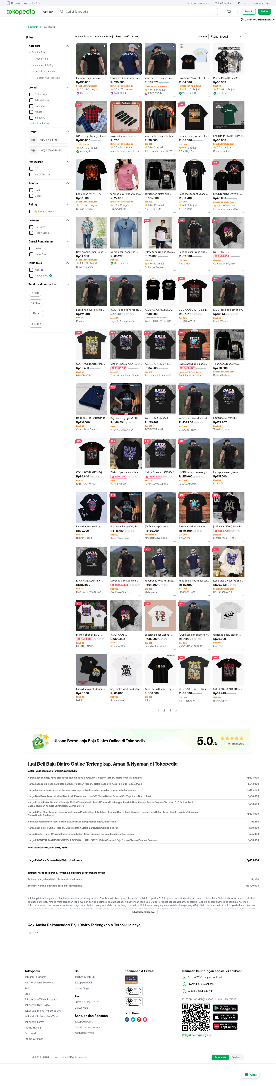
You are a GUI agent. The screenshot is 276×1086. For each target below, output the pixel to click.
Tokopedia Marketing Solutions (43, 1010)
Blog (27, 993)
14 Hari (35, 303)
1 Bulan (35, 313)
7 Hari (35, 292)
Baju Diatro (33, 932)
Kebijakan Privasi (84, 1032)
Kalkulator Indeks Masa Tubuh (42, 1016)
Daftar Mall (81, 1007)
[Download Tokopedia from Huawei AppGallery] (225, 1026)
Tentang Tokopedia (197, 3)
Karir (27, 988)
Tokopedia (32, 26)
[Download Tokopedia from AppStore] (225, 1017)
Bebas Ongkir (82, 988)
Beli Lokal (30, 1033)
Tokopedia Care (261, 3)
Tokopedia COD (84, 982)
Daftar (264, 11)
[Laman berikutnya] (176, 710)
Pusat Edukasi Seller (87, 1002)
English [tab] (236, 1057)
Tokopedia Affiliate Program (41, 999)
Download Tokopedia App (25, 3)
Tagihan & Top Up (85, 976)
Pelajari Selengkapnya (195, 1035)
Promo (242, 3)
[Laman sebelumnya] (152, 710)
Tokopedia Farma (34, 1021)
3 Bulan (36, 323)
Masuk (249, 11)
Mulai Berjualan (223, 3)
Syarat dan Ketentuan (87, 1027)
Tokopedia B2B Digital (37, 1005)
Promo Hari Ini (33, 1027)
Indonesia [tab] (220, 1057)
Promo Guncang (34, 1038)
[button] (258, 20)
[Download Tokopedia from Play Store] (225, 1008)
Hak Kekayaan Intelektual (39, 982)
